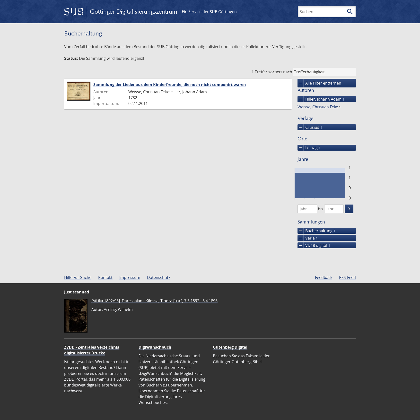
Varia (308, 238)
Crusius (310, 127)
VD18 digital (314, 245)
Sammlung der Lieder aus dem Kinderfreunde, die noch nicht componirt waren (169, 84)
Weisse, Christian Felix (319, 107)
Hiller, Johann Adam (321, 99)
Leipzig (309, 148)
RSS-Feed (347, 277)
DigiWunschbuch (155, 347)
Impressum (129, 277)
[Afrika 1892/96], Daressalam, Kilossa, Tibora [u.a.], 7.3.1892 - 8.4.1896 (154, 300)
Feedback (323, 277)
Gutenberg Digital (230, 347)
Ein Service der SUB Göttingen (209, 11)
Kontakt (105, 277)
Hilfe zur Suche (77, 277)
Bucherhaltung (316, 231)
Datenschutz (158, 277)
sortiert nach (280, 72)
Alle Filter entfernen (319, 83)
